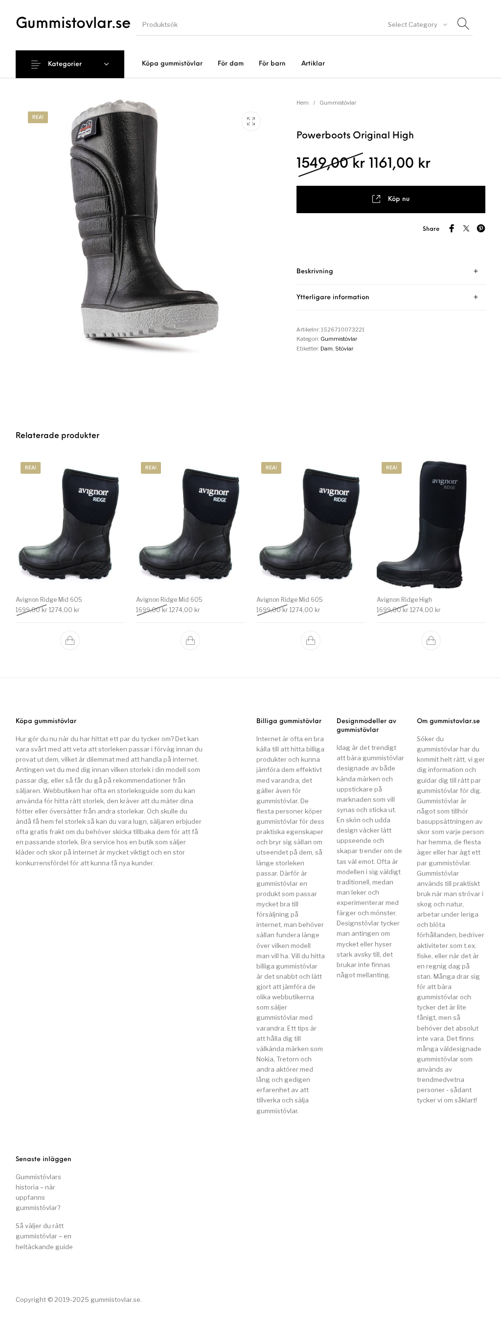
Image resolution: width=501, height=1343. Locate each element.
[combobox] (417, 24)
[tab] (390, 272)
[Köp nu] (70, 640)
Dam (326, 348)
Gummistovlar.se (73, 24)
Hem (302, 102)
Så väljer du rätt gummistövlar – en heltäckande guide (44, 1236)
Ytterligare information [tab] (332, 297)
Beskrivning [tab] (314, 271)
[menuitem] (172, 64)
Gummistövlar (337, 102)
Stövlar (344, 348)
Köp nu (399, 199)
